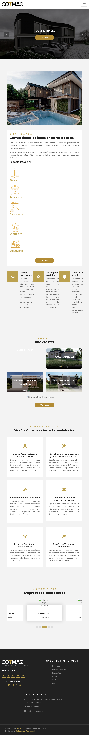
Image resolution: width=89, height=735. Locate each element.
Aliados (55, 676)
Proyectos (56, 673)
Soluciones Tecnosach (25, 731)
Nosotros (56, 666)
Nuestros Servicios (60, 669)
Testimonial (57, 680)
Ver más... (44, 37)
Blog (54, 683)
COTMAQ (20, 728)
